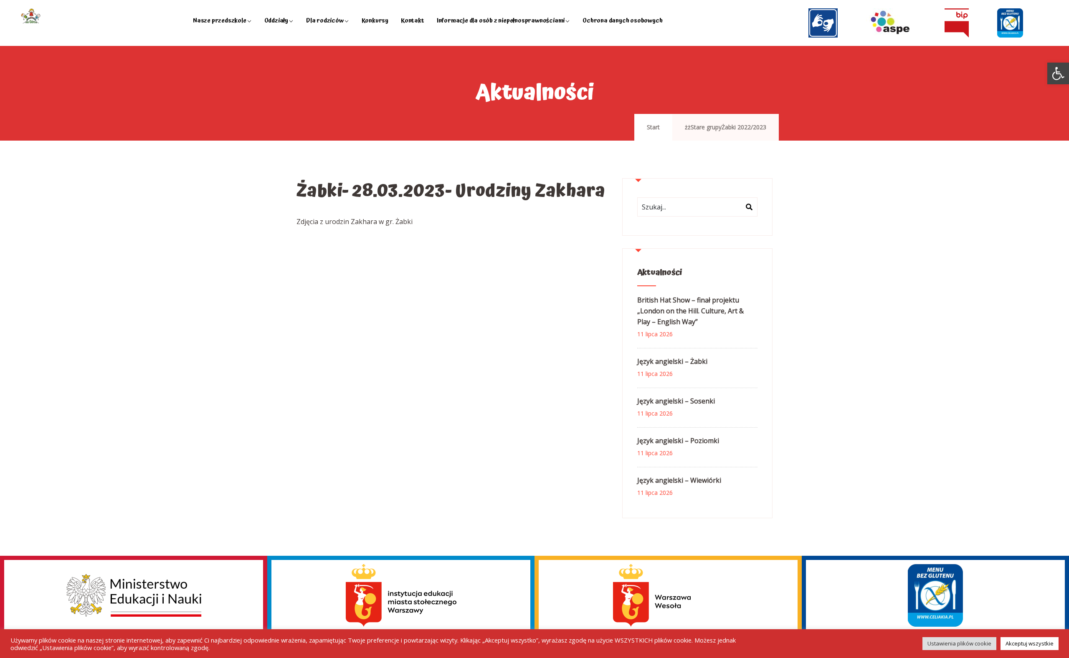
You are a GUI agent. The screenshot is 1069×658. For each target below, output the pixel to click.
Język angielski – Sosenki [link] (676, 401)
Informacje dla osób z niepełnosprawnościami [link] (501, 20)
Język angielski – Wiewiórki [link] (679, 480)
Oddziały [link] (276, 20)
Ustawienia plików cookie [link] (959, 643)
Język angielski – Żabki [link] (672, 361)
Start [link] (653, 127)
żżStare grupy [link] (703, 127)
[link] (1058, 73)
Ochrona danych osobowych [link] (622, 20)
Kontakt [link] (412, 20)
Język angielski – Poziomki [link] (678, 440)
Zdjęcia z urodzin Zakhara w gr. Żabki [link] (354, 221)
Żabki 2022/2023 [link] (744, 127)
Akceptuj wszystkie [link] (1030, 643)
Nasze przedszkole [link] (219, 20)
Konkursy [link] (375, 20)
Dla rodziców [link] (325, 20)
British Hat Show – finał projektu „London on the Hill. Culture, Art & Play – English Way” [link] (690, 310)
